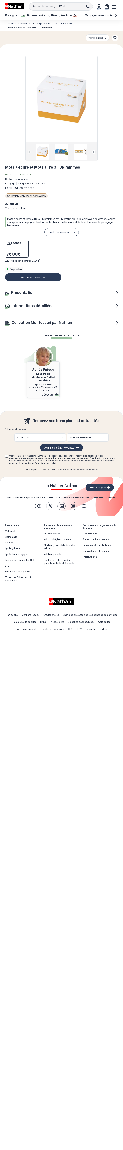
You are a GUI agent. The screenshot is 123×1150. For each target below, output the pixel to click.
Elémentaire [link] (11, 536)
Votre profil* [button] (23, 437)
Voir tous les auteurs (16, 208)
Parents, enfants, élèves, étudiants (58, 526)
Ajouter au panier (31, 277)
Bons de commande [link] (26, 629)
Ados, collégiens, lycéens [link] (57, 539)
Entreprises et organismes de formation (99, 526)
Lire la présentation (59, 232)
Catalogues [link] (104, 622)
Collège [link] (9, 542)
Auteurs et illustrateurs (96, 539)
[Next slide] (94, 152)
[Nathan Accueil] (14, 6)
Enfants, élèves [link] (52, 533)
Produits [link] (103, 629)
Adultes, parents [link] (52, 554)
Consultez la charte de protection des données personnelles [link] (69, 470)
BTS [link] (7, 565)
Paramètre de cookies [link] (24, 622)
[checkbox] (6, 456)
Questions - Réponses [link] (52, 629)
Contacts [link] (90, 629)
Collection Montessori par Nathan (26, 196)
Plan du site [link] (12, 614)
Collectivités (90, 533)
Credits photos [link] (51, 614)
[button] (61, 99)
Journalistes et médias (96, 551)
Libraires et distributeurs (97, 545)
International (90, 556)
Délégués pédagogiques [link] (81, 622)
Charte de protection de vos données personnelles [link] (90, 614)
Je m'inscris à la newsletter (59, 447)
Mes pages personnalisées (99, 15)
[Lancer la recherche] (88, 6)
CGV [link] (79, 629)
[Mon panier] (107, 6)
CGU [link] (70, 629)
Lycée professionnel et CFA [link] (19, 560)
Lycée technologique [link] (16, 554)
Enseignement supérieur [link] (18, 571)
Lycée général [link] (12, 548)
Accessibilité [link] (57, 622)
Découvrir (48, 394)
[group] (42, 152)
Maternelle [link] (10, 531)
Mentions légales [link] (31, 614)
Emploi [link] (43, 622)
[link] (39, 506)
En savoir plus (31, 470)
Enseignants (12, 525)
